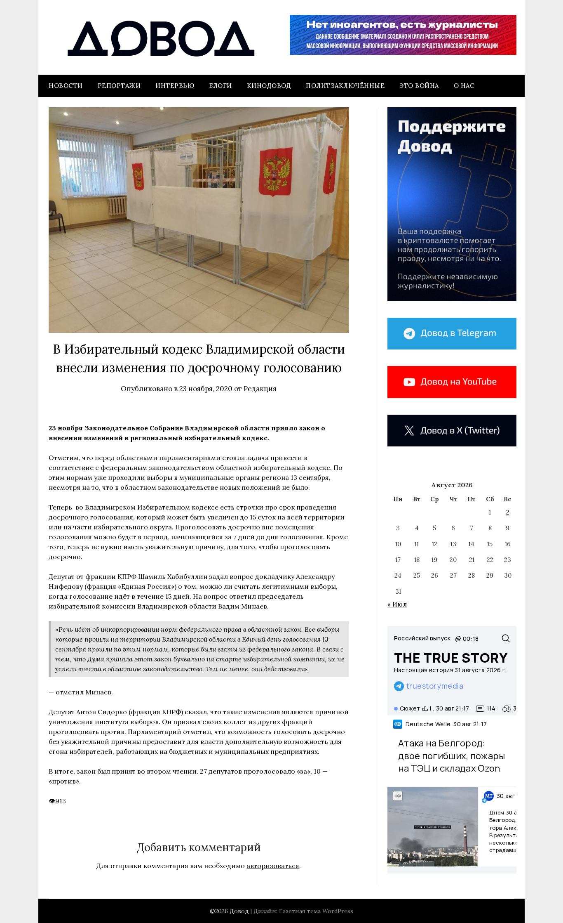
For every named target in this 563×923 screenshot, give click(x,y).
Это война (419, 86)
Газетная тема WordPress (316, 911)
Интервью (174, 86)
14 (471, 544)
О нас (464, 86)
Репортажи (119, 86)
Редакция (260, 388)
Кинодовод (269, 86)
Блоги (220, 86)
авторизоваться (272, 866)
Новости (66, 86)
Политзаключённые (345, 86)
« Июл (397, 604)
